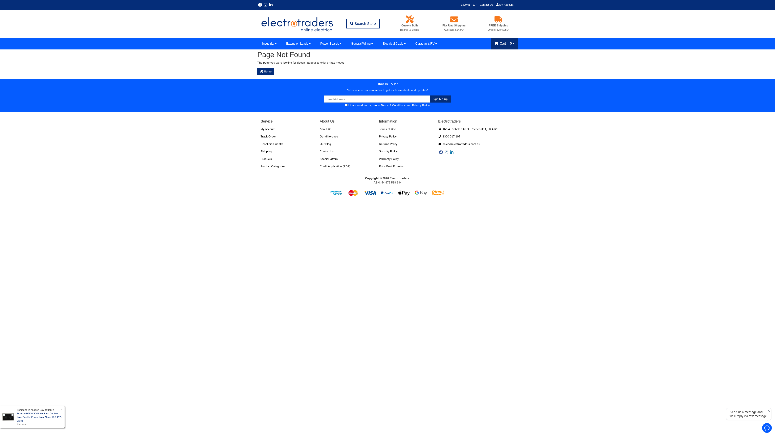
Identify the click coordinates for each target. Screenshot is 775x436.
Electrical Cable (393, 43)
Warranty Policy (389, 158)
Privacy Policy (420, 105)
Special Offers (329, 158)
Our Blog (325, 144)
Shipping (266, 151)
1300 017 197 (469, 4)
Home (267, 71)
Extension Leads (297, 43)
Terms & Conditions (393, 105)
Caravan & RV (425, 43)
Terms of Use (387, 129)
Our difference (329, 136)
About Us (325, 129)
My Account (268, 129)
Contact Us (486, 4)
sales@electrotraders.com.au (461, 144)
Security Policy (388, 151)
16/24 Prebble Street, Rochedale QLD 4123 (470, 129)
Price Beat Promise (391, 166)
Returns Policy (388, 144)
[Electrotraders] (297, 24)
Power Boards (329, 43)
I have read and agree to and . (389, 105)
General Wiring (361, 43)
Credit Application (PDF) (335, 166)
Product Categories (273, 166)
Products (266, 158)
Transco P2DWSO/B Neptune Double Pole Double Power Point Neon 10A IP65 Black (39, 417)
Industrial (268, 43)
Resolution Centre (272, 144)
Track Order (268, 136)
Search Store (365, 24)
